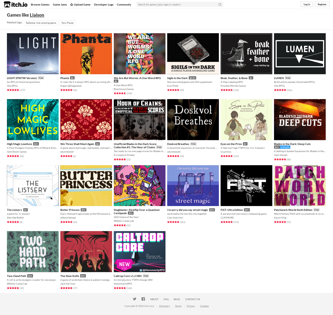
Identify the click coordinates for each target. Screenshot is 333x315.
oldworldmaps (68, 217)
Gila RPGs (12, 85)
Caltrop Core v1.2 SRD (128, 275)
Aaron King (280, 217)
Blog (177, 299)
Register (322, 4)
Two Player (67, 22)
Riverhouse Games (124, 89)
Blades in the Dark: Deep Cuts (292, 143)
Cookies (204, 305)
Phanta (64, 78)
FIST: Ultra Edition (232, 209)
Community (124, 4)
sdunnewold (67, 151)
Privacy (191, 305)
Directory (164, 305)
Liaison (37, 15)
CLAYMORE (227, 217)
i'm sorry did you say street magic (187, 209)
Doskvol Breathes (178, 143)
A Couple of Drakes (124, 154)
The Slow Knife (69, 275)
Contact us (192, 299)
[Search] (220, 4)
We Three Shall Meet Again (77, 143)
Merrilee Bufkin (15, 217)
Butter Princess (70, 209)
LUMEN (279, 78)
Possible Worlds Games (233, 85)
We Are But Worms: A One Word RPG (137, 78)
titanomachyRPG (123, 283)
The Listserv (14, 209)
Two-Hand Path (16, 275)
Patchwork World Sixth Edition (293, 209)
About (154, 299)
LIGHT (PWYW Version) (22, 78)
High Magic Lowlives (19, 143)
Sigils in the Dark (177, 78)
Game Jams (60, 4)
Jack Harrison (67, 283)
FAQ (166, 299)
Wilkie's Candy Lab (124, 220)
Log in (307, 4)
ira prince (226, 151)
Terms (178, 305)
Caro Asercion (175, 217)
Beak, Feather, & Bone (234, 78)
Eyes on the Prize (231, 143)
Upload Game (82, 4)
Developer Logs (103, 4)
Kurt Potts (172, 85)
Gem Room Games (17, 151)
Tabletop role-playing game (41, 22)
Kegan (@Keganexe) (71, 85)
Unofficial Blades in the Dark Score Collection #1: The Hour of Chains (135, 145)
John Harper (281, 154)
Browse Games (40, 4)
